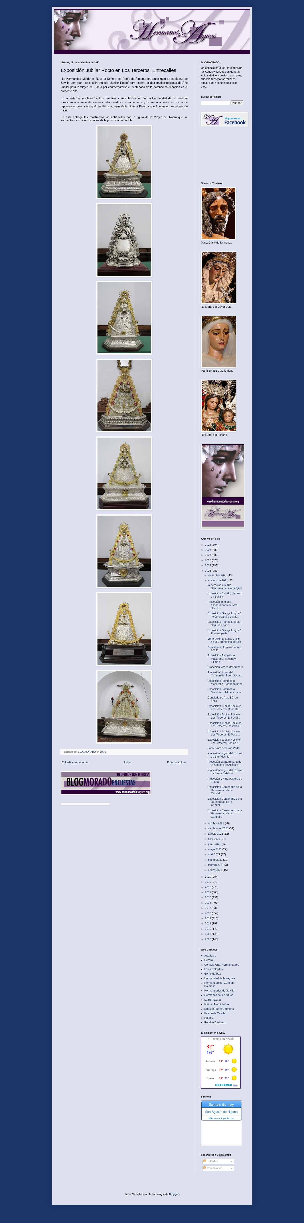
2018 (208, 887)
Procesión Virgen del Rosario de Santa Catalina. (225, 772)
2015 (208, 902)
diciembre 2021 (218, 575)
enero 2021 (215, 870)
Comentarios (214, 1168)
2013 (208, 913)
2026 (208, 544)
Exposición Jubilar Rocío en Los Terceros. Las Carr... (224, 741)
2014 (208, 908)
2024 (208, 555)
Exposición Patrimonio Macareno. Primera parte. (225, 691)
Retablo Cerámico (215, 1022)
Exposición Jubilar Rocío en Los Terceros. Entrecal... (224, 716)
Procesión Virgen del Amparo (225, 667)
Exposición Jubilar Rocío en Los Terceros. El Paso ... (224, 733)
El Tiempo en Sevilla (220, 1039)
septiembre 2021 (218, 828)
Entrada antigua (176, 762)
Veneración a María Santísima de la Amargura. (225, 587)
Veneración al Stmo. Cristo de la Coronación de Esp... (225, 640)
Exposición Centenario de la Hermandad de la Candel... (225, 790)
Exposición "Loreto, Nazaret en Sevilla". (224, 595)
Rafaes (208, 1017)
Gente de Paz (212, 973)
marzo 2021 (215, 859)
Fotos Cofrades (213, 969)
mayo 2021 (215, 849)
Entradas (212, 1161)
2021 (208, 570)
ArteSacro (210, 955)
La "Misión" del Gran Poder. (224, 748)
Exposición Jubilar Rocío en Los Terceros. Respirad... (224, 724)
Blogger (173, 1194)
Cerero (208, 960)
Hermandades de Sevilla (219, 990)
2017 (208, 892)
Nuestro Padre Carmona (219, 1008)
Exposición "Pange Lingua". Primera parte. (224, 632)
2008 (208, 939)
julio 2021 (214, 838)
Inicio (127, 762)
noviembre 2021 (218, 580)
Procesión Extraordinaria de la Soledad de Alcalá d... (224, 763)
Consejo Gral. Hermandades (221, 964)
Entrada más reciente (75, 762)
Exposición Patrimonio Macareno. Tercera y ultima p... (222, 659)
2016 (208, 897)
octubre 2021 (216, 823)
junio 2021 (215, 844)
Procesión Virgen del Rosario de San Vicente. (225, 755)
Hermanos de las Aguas (218, 995)
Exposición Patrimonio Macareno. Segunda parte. (225, 682)
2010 (208, 928)
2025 (208, 549)
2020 (208, 876)
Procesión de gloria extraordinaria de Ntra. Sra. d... (223, 605)
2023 (208, 560)
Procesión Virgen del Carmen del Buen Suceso (225, 674)
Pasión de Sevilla (214, 1013)
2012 (208, 918)
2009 (208, 934)
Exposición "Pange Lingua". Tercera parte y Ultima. (224, 615)
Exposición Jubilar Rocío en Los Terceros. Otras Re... (224, 708)
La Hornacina (212, 999)
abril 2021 (214, 854)
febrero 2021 (216, 865)
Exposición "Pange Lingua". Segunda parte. (224, 623)
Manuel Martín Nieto (216, 1004)
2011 (208, 923)
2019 (208, 881)
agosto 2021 (216, 833)
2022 (208, 565)
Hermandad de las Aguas (219, 978)
